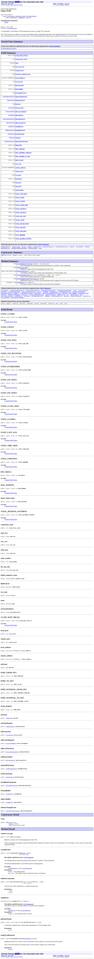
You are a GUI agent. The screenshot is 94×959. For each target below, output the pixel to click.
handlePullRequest (14, 294)
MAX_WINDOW (19, 89)
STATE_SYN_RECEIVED (22, 223)
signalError (87, 296)
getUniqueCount (83, 293)
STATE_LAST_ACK (20, 216)
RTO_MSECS (18, 179)
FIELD (12, 4)
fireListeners (83, 290)
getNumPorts (54, 292)
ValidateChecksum (9, 141)
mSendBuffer (19, 126)
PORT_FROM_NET (20, 149)
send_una (18, 186)
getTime (64, 293)
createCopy (5, 290)
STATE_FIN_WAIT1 (20, 209)
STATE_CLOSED (19, 197)
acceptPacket (21, 264)
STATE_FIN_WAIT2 (20, 212)
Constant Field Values (10, 322)
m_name (29, 246)
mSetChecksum (19, 134)
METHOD (21, 4)
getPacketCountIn (65, 292)
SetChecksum (11, 134)
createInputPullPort (17, 290)
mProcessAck (19, 108)
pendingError (5, 248)
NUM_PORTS (18, 145)
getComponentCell (14, 292)
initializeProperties (36, 294)
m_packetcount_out (62, 246)
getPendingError (6, 293)
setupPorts (20, 282)
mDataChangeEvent (21, 96)
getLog (39, 292)
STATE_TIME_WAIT (20, 231)
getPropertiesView (26, 293)
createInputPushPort (32, 290)
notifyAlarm (74, 294)
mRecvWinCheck (20, 119)
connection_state (21, 59)
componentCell (6, 246)
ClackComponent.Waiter (9, 48)
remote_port (19, 171)
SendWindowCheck (10, 130)
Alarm (6, 22)
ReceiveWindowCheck (9, 119)
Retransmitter (10, 122)
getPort (16, 293)
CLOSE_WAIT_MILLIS (21, 55)
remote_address (20, 167)
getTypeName (73, 293)
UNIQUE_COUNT (32, 248)
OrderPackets (11, 100)
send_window (19, 190)
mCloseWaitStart (20, 93)
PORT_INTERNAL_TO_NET (22, 156)
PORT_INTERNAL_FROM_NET (23, 152)
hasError (25, 294)
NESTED (8, 4)
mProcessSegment (20, 111)
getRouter (37, 293)
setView (66, 296)
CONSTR (16, 4)
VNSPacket (29, 264)
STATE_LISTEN (19, 220)
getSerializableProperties (51, 293)
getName (45, 292)
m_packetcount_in (48, 246)
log (68, 294)
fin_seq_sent (19, 66)
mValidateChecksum (21, 141)
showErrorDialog (75, 296)
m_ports (72, 246)
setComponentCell (37, 296)
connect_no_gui (22, 267)
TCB (2, 255)
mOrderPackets (20, 100)
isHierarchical (50, 294)
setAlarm (27, 296)
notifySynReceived (23, 279)
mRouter (87, 246)
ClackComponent (12, 28)
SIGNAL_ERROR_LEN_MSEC (19, 248)
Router (15, 255)
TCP (14, 104)
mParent (18, 104)
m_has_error (16, 246)
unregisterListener (17, 297)
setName (47, 296)
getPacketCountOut (78, 292)
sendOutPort (18, 296)
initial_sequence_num (22, 74)
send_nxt (18, 182)
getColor (4, 292)
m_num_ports (37, 246)
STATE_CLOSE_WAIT (21, 194)
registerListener (7, 296)
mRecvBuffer (19, 115)
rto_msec (18, 175)
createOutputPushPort (64, 290)
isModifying (61, 294)
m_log (23, 246)
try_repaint (5, 297)
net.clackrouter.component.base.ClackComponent (20, 16)
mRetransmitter (20, 123)
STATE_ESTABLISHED (21, 205)
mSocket (18, 137)
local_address (20, 78)
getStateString (22, 271)
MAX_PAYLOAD (19, 85)
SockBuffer (11, 115)
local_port (19, 81)
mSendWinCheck (20, 130)
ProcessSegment (10, 111)
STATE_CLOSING (20, 201)
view (40, 248)
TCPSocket (12, 137)
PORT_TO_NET (19, 160)
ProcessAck (11, 107)
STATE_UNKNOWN (20, 235)
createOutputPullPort (48, 290)
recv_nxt (18, 164)
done (16, 63)
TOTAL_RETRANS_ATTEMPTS (23, 238)
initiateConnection (23, 275)
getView (3, 294)
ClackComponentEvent (8, 96)
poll (81, 294)
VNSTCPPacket (34, 279)
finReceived (19, 70)
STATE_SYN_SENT (20, 227)
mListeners (79, 246)
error (75, 290)
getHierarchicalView (29, 292)
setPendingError (56, 296)
